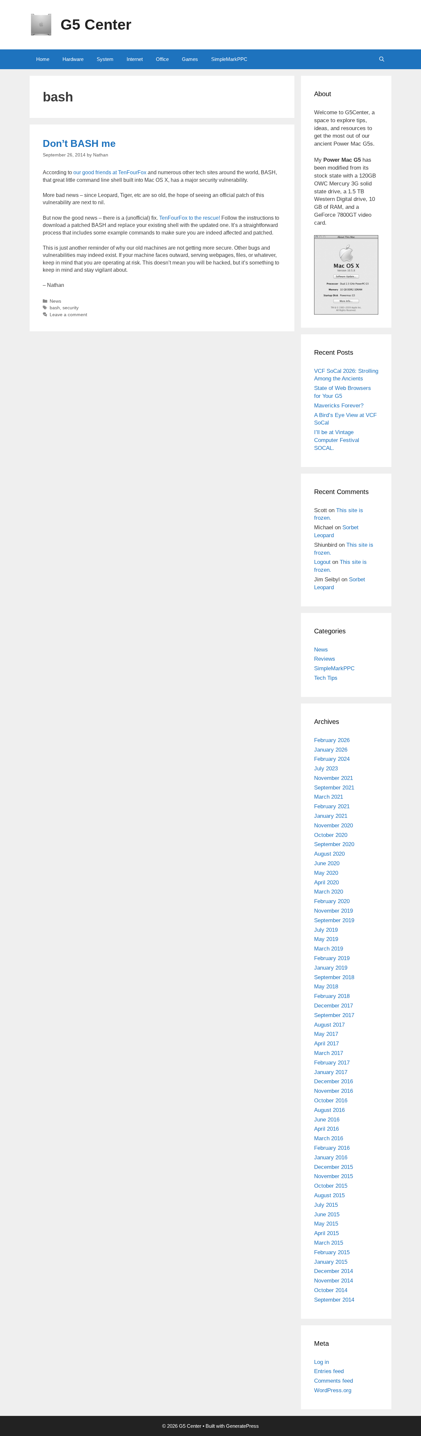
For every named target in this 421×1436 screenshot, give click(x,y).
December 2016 (333, 1081)
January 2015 (330, 1262)
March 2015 (328, 1243)
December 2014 (333, 1271)
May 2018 (326, 986)
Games (190, 59)
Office (162, 59)
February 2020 (332, 901)
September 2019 (334, 920)
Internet (135, 59)
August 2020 (329, 854)
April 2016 (326, 1129)
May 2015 (326, 1224)
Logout (322, 562)
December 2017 (333, 1006)
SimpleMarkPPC (229, 59)
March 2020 (328, 892)
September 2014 (334, 1300)
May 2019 (326, 939)
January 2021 (330, 816)
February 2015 (332, 1252)
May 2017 (326, 1034)
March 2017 (328, 1053)
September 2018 (334, 977)
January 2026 (330, 750)
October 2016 (330, 1100)
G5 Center (96, 24)
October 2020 (330, 835)
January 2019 (330, 968)
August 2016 (329, 1110)
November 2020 (333, 825)
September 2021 (334, 788)
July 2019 (326, 930)
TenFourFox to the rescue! (189, 218)
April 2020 (326, 882)
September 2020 (334, 844)
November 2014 (333, 1281)
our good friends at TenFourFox (109, 172)
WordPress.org (332, 1390)
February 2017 (332, 1063)
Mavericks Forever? (338, 405)
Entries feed (329, 1371)
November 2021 (333, 778)
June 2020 (326, 863)
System (105, 59)
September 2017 (334, 1015)
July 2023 (326, 768)
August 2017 (329, 1025)
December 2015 (333, 1167)
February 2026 (332, 740)
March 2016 (328, 1138)
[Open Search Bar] (381, 59)
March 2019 (328, 949)
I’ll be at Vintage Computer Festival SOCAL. (336, 440)
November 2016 (333, 1091)
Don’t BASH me (79, 143)
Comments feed (333, 1381)
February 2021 (332, 806)
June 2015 (326, 1214)
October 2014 (330, 1290)
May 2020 (326, 873)
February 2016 (332, 1148)
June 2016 (326, 1120)
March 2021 (328, 797)
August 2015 (329, 1195)
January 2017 (330, 1072)
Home (42, 59)
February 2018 (332, 996)
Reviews (324, 659)
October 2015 (330, 1186)
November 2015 (333, 1176)
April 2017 (326, 1043)
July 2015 (326, 1205)
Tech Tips (325, 678)
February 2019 (332, 958)
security (70, 307)
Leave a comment (68, 314)
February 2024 (332, 759)
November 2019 (333, 911)
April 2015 (326, 1233)
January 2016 (330, 1157)
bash (55, 307)
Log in (321, 1362)
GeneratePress (242, 1426)
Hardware (73, 59)
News (55, 301)
